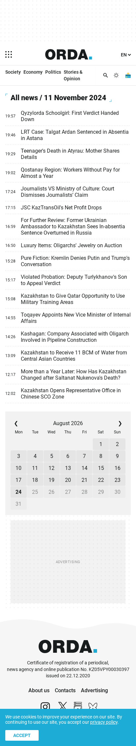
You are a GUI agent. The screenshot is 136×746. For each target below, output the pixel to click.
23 (117, 480)
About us (39, 690)
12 (51, 468)
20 (68, 480)
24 (18, 492)
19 (51, 480)
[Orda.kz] (68, 656)
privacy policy (104, 722)
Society (13, 72)
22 (101, 480)
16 (117, 468)
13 (68, 468)
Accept (22, 735)
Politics (53, 72)
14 (84, 468)
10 (18, 468)
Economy (33, 72)
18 (35, 480)
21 (84, 480)
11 (35, 468)
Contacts (65, 690)
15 (101, 468)
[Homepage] (68, 54)
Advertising (94, 690)
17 (18, 480)
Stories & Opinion (73, 75)
